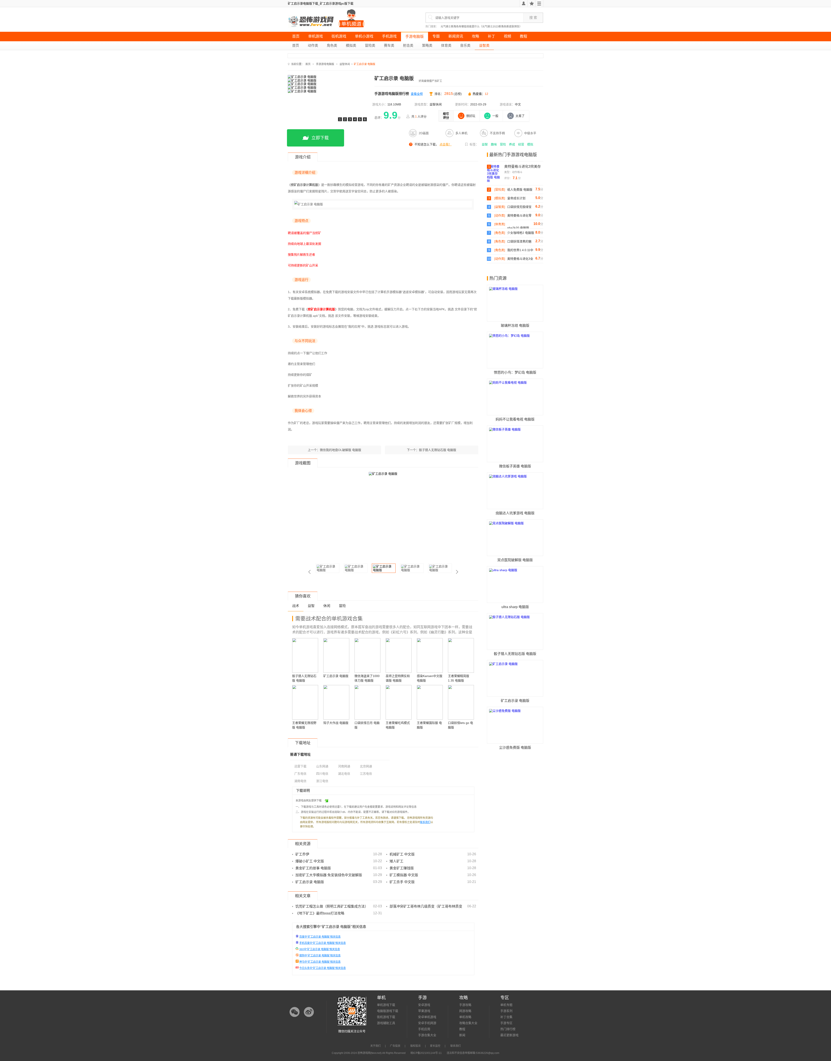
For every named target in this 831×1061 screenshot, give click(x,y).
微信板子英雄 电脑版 (515, 466)
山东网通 (322, 766)
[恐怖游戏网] (311, 21)
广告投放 (395, 1045)
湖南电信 (300, 781)
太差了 (520, 116)
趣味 (494, 144)
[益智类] (499, 207)
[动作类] (499, 215)
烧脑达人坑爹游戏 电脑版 (515, 513)
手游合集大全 (427, 1035)
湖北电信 (344, 773)
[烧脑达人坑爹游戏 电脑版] (515, 490)
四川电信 (322, 773)
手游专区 (506, 1023)
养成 (512, 144)
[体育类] (499, 224)
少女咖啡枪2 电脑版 (520, 232)
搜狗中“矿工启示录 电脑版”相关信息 (320, 955)
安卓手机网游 (427, 1023)
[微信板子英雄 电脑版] (515, 443)
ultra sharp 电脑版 (515, 607)
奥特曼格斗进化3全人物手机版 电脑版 (520, 259)
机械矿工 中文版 (402, 854)
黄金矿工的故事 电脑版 (313, 868)
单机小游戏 (364, 36)
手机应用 (424, 1029)
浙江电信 (322, 781)
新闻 (462, 1035)
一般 (495, 116)
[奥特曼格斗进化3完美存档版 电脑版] (495, 173)
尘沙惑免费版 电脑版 (515, 747)
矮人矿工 (396, 861)
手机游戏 (389, 36)
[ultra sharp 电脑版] (515, 584)
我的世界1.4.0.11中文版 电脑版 (520, 250)
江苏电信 (366, 773)
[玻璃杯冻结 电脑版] (515, 303)
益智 (485, 144)
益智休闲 (345, 64)
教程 (523, 36)
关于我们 (375, 1045)
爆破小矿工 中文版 (309, 861)
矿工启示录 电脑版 (309, 882)
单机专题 (506, 1005)
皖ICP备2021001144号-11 (426, 1053)
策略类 (427, 45)
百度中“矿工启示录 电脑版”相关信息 (320, 936)
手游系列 (506, 1011)
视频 (507, 36)
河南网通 (344, 766)
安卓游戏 (424, 1005)
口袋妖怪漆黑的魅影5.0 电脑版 (519, 242)
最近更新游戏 (509, 1035)
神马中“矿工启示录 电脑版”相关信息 (320, 961)
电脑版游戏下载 (387, 1011)
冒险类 (370, 45)
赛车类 (389, 45)
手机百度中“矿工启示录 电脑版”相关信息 (322, 943)
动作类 (313, 45)
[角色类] (499, 232)
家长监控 (435, 1045)
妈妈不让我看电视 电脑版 (515, 419)
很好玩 (470, 116)
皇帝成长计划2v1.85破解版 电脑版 (520, 198)
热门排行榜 (507, 1029)
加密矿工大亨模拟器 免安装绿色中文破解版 (328, 875)
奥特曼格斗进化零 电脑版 (519, 216)
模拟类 (351, 45)
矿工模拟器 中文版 (404, 875)
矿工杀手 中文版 (402, 882)
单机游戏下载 (386, 1005)
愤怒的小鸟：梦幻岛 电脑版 (515, 372)
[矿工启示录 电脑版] (515, 678)
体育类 (446, 45)
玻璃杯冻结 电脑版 (515, 325)
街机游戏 (339, 36)
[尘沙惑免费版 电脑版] (515, 725)
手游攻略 (465, 1005)
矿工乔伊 (302, 854)
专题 (436, 36)
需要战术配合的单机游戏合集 (329, 618)
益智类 (484, 45)
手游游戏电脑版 (325, 64)
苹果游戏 (424, 1011)
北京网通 (366, 766)
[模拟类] (499, 198)
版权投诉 (415, 1045)
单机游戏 (315, 36)
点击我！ (446, 144)
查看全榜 (417, 94)
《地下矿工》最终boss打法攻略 (319, 913)
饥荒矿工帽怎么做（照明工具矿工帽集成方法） (331, 906)
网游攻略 (465, 1011)
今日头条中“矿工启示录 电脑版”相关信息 (322, 968)
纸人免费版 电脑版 (519, 189)
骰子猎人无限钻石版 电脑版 (437, 450)
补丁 (491, 36)
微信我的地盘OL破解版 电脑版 (340, 450)
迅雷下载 (300, 766)
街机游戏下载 (386, 1017)
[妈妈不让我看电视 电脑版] (515, 397)
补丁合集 (506, 1017)
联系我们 (425, 822)
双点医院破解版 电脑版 (515, 560)
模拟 (530, 144)
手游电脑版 (414, 37)
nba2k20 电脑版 (518, 227)
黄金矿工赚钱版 (402, 868)
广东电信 (300, 773)
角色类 (332, 45)
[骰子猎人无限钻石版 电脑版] (515, 631)
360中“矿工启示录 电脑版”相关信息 (319, 949)
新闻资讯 (455, 36)
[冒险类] (499, 189)
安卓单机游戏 (427, 1017)
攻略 (475, 36)
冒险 (503, 144)
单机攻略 (465, 1017)
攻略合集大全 (468, 1023)
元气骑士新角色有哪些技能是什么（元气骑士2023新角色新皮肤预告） (481, 26)
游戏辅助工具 (386, 1023)
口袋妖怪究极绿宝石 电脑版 (519, 207)
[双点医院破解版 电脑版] (515, 537)
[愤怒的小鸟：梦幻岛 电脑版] (515, 350)
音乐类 (465, 45)
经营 (521, 144)
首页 (296, 36)
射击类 (408, 45)
